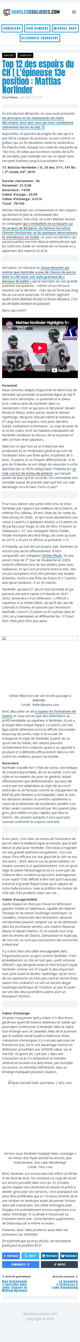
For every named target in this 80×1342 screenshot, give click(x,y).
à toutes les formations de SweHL (39, 713)
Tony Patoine (10, 97)
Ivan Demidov (37, 28)
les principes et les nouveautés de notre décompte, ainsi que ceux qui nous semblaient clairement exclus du (37, 122)
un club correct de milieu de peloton (39, 471)
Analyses (9, 55)
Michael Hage (65, 28)
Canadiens (12, 28)
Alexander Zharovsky (40, 38)
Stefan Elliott (52, 555)
